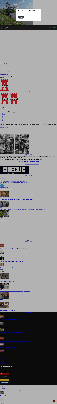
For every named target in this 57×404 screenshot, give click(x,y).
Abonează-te (20, 17)
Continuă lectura (28, 19)
